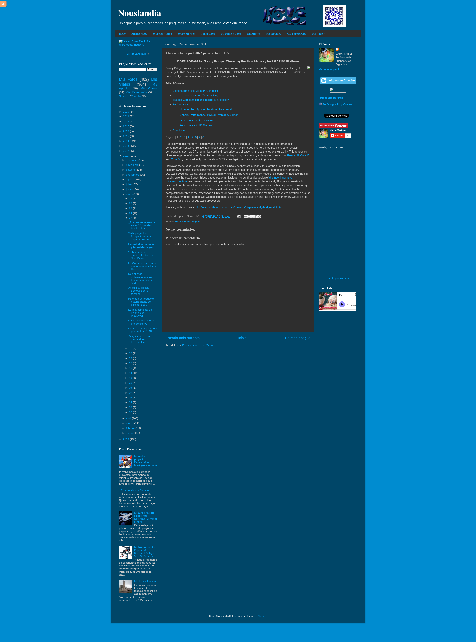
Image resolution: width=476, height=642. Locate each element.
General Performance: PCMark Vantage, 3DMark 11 (211, 114)
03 (131, 407)
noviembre (132, 164)
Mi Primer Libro (231, 33)
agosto (130, 179)
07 (131, 392)
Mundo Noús (139, 33)
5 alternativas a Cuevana (135, 490)
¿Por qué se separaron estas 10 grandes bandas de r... (142, 225)
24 (131, 213)
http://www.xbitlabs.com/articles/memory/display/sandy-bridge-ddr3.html (239, 207)
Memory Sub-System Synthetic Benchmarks (206, 109)
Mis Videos (149, 88)
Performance (180, 104)
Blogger (261, 616)
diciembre (132, 160)
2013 (126, 146)
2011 (126, 155)
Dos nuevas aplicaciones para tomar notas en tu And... (140, 278)
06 (131, 397)
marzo (130, 423)
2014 (126, 141)
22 (131, 218)
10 (131, 382)
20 (131, 353)
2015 (126, 136)
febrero (130, 428)
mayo (129, 194)
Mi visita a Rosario (145, 581)
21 (131, 348)
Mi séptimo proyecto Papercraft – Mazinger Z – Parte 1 (145, 462)
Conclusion (179, 130)
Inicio (122, 33)
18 (131, 358)
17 (131, 363)
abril (129, 418)
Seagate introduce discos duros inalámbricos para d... (142, 339)
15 (131, 368)
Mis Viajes (318, 33)
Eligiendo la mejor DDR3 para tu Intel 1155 (142, 330)
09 (131, 387)
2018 (126, 121)
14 (131, 373)
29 (131, 198)
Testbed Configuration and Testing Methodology (201, 99)
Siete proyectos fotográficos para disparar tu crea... (140, 236)
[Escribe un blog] (249, 216)
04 (131, 402)
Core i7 (304, 155)
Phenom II (292, 155)
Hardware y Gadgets (187, 221)
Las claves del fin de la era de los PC (141, 322)
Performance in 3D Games (195, 125)
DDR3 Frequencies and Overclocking (195, 95)
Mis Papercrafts (296, 33)
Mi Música (253, 33)
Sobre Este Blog (162, 33)
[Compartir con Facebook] (256, 216)
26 (131, 208)
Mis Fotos (128, 79)
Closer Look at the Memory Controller (195, 90)
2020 (126, 111)
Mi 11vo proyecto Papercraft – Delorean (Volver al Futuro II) (145, 517)
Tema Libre (208, 33)
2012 (126, 151)
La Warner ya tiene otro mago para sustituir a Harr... (142, 266)
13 (131, 378)
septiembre (133, 174)
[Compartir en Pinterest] (259, 216)
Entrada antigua (298, 338)
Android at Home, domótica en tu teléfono (138, 290)
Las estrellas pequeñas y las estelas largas (142, 246)
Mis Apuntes (273, 33)
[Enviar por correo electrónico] (245, 216)
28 (131, 203)
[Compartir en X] (252, 216)
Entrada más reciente (182, 338)
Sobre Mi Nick (186, 33)
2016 (126, 131)
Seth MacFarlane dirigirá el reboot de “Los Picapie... (141, 255)
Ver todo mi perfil (329, 69)
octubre (131, 169)
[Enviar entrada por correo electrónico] (238, 216)
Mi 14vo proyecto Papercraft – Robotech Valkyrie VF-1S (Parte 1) (144, 552)
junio (129, 189)
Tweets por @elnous (338, 278)
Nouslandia (139, 12)
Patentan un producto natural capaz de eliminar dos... (141, 301)
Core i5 (175, 159)
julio (128, 184)
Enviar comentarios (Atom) (198, 345)
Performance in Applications (196, 120)
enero (130, 433)
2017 (126, 126)
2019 (126, 116)
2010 (126, 439)
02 (131, 412)
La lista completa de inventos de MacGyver (140, 312)
